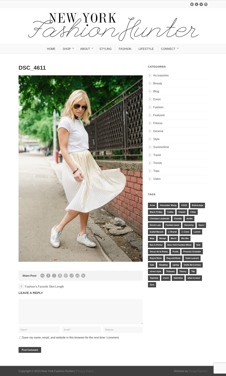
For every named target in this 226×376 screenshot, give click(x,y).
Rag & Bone (156, 258)
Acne (152, 205)
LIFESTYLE (146, 48)
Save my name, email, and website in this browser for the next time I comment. (70, 337)
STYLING (105, 48)
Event (156, 99)
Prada (176, 251)
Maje (152, 238)
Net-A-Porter (156, 245)
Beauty (157, 83)
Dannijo (178, 218)
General (158, 131)
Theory (182, 271)
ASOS (184, 205)
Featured (159, 115)
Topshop (154, 278)
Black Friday (156, 212)
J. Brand (172, 232)
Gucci (201, 225)
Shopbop (163, 265)
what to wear (194, 278)
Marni (173, 238)
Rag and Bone (173, 258)
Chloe (193, 212)
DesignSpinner (198, 371)
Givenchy (189, 225)
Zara (152, 285)
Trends (157, 162)
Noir (198, 245)
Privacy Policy (85, 371)
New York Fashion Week (179, 245)
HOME (51, 48)
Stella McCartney (192, 265)
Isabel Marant (156, 232)
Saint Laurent (192, 258)
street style (155, 271)
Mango (162, 238)
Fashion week (172, 225)
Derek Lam (155, 225)
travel (166, 278)
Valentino (178, 278)
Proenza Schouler (192, 251)
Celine (170, 212)
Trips (156, 170)
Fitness (157, 123)
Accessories (161, 75)
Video (157, 178)
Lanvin (197, 232)
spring (176, 265)
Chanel (181, 212)
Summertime (161, 147)
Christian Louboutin (159, 218)
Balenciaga (197, 205)
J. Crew (185, 232)
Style (156, 139)
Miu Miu (185, 238)
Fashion (158, 107)
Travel (157, 155)
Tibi (193, 271)
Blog (156, 91)
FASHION (125, 48)
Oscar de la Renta (159, 251)
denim (189, 218)
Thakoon (170, 271)
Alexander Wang (168, 205)
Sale (152, 265)
